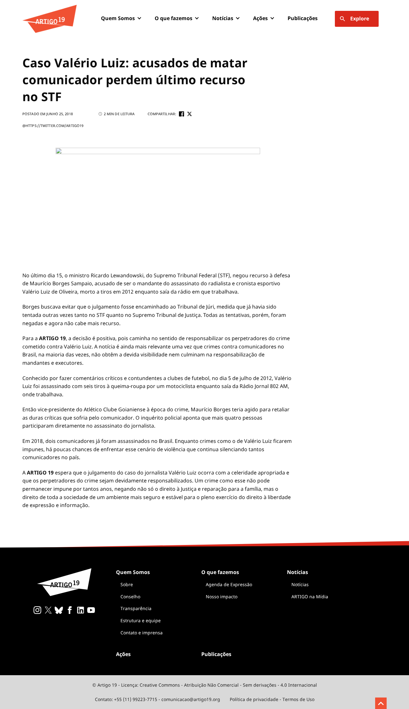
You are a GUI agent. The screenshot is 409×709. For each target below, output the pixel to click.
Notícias (300, 584)
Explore (359, 18)
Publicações (303, 18)
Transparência (135, 608)
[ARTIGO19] (49, 19)
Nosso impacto (221, 596)
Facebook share (181, 113)
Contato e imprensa (141, 633)
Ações (260, 18)
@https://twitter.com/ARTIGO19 (52, 125)
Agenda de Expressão (229, 584)
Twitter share (189, 113)
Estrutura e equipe (140, 620)
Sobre (126, 584)
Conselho (130, 596)
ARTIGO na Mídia (309, 596)
